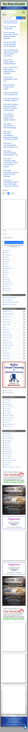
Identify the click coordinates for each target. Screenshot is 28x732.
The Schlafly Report (9, 438)
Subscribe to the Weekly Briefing (14, 242)
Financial (7, 272)
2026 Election (8, 324)
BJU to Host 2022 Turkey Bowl (10, 28)
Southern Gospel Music (9, 424)
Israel (6, 350)
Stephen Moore (8, 462)
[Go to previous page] (4, 193)
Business (7, 270)
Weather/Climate (8, 281)
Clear (23, 17)
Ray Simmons (7, 411)
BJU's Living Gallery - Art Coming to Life (11, 94)
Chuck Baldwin (8, 440)
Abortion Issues (8, 290)
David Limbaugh (8, 455)
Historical (7, 266)
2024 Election (7, 250)
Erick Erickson (8, 449)
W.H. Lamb (7, 332)
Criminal (6, 263)
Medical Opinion (8, 453)
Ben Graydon (7, 408)
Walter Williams (8, 433)
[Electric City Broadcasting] (14, 499)
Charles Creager (8, 334)
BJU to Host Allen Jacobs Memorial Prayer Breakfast (10, 44)
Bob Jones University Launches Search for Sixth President (11, 173)
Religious (7, 257)
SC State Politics (8, 254)
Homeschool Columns (9, 417)
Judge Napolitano (8, 451)
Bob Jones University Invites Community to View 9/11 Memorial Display (11, 163)
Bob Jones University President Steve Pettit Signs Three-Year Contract (11, 183)
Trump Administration (9, 314)
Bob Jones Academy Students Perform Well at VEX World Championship (11, 107)
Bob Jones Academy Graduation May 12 (11, 99)
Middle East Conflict (9, 345)
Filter (18, 17)
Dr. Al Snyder (7, 422)
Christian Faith (8, 355)
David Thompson (8, 419)
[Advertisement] (14, 214)
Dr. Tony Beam (8, 413)
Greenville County (8, 337)
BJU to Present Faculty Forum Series (9, 87)
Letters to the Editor (9, 392)
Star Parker (7, 464)
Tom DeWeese (8, 458)
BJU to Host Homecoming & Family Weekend (10, 62)
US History (7, 358)
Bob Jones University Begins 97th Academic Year (11, 153)
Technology (7, 279)
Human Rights (8, 288)
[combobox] (9, 12)
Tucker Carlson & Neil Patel (10, 460)
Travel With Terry (8, 299)
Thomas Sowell (8, 435)
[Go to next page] (12, 193)
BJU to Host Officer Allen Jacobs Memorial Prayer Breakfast (11, 70)
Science (6, 277)
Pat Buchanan (8, 447)
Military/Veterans (8, 268)
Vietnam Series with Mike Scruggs (12, 302)
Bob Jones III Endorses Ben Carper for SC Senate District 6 (9, 117)
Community (7, 259)
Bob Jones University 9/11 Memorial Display (10, 126)
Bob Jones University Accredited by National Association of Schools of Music (11, 135)
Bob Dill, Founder (8, 390)
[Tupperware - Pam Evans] (14, 522)
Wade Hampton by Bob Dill (10, 297)
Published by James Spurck (10, 304)
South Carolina (8, 316)
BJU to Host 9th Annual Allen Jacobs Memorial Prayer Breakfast (11, 35)
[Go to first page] (3, 193)
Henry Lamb (7, 444)
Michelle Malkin (8, 442)
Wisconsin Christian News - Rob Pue (12, 467)
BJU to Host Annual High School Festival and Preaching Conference (11, 53)
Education (7, 261)
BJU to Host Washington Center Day (10, 79)
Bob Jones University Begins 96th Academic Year (11, 145)
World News (7, 286)
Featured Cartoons (8, 283)
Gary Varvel (7, 319)
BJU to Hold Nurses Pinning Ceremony (11, 22)
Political (6, 252)
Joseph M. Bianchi (8, 404)
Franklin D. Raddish (9, 415)
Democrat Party (8, 348)
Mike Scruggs (8, 321)
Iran (6, 327)
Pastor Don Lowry (8, 426)
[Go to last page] (13, 193)
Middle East (7, 329)
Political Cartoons (8, 311)
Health (6, 275)
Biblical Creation (8, 342)
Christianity (7, 353)
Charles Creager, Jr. (9, 406)
